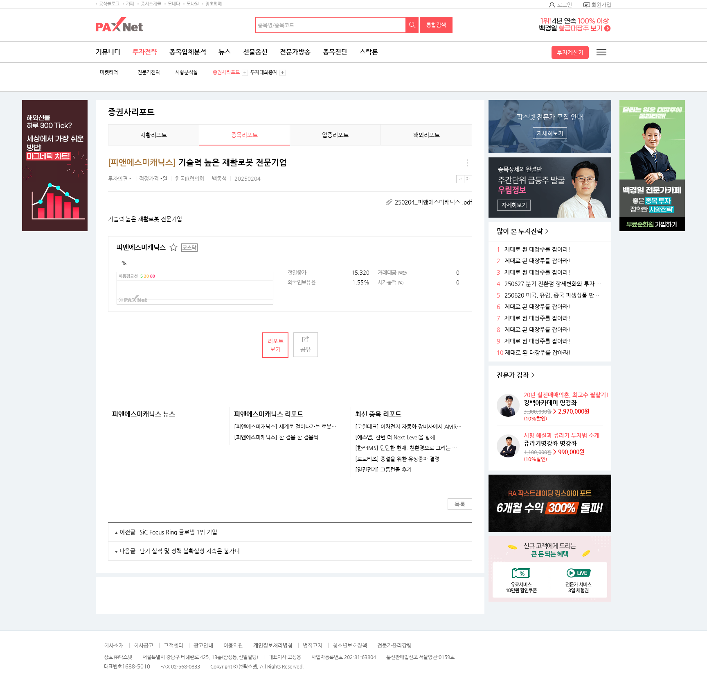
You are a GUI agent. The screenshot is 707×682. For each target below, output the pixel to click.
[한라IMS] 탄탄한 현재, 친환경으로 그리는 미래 (408, 448)
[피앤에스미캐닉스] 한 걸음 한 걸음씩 (276, 437)
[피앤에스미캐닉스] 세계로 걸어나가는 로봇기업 (287, 427)
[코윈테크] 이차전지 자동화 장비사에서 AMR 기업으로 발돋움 (408, 427)
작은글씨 (460, 179)
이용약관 (233, 645)
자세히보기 (550, 133)
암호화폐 (213, 4)
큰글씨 (468, 179)
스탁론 (369, 52)
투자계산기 (570, 52)
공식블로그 (109, 4)
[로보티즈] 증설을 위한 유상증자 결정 (397, 459)
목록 (460, 504)
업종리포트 (335, 135)
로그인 (564, 4)
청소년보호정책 (350, 645)
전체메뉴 (601, 52)
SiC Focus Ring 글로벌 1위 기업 (178, 532)
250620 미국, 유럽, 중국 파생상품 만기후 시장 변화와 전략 (554, 295)
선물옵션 (255, 52)
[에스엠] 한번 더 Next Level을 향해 (395, 437)
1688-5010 (136, 666)
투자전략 (145, 52)
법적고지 (312, 645)
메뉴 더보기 (467, 163)
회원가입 (601, 4)
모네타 (174, 4)
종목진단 (335, 52)
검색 (412, 25)
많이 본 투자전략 (520, 231)
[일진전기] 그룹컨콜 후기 (383, 470)
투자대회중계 (263, 72)
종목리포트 (244, 135)
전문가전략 (148, 72)
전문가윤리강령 (394, 645)
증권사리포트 (226, 72)
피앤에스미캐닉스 (141, 247)
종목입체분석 (187, 52)
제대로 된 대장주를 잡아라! (537, 249)
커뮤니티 (108, 52)
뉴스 (224, 52)
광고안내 (203, 645)
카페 (130, 4)
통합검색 (436, 25)
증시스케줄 (151, 4)
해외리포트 (426, 135)
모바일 (193, 4)
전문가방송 (295, 52)
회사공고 (143, 645)
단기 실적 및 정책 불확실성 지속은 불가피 (190, 551)
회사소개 (114, 645)
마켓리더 (109, 72)
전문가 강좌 (513, 375)
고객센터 (173, 645)
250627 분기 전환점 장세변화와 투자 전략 (554, 284)
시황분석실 (186, 72)
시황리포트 (153, 135)
